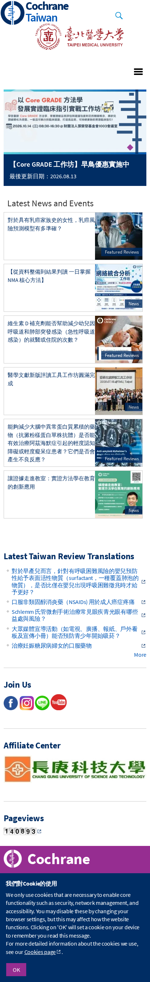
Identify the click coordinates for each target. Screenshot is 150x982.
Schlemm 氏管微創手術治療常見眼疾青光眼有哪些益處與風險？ (75, 615)
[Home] (12, 13)
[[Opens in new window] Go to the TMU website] (74, 47)
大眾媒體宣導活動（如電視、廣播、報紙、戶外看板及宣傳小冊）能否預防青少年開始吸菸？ (74, 632)
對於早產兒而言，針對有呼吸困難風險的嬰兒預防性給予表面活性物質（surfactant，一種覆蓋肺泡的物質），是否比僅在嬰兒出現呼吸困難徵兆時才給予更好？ (75, 581)
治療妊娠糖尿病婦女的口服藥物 (52, 645)
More (140, 654)
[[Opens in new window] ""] (59, 708)
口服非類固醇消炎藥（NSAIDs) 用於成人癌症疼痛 (73, 601)
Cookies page (40, 951)
